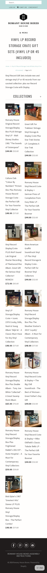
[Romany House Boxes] (23, 20)
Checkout (33, 7)
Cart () (23, 7)
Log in (12, 7)
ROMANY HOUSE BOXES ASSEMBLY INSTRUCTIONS (23, 554)
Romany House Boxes (21, 562)
